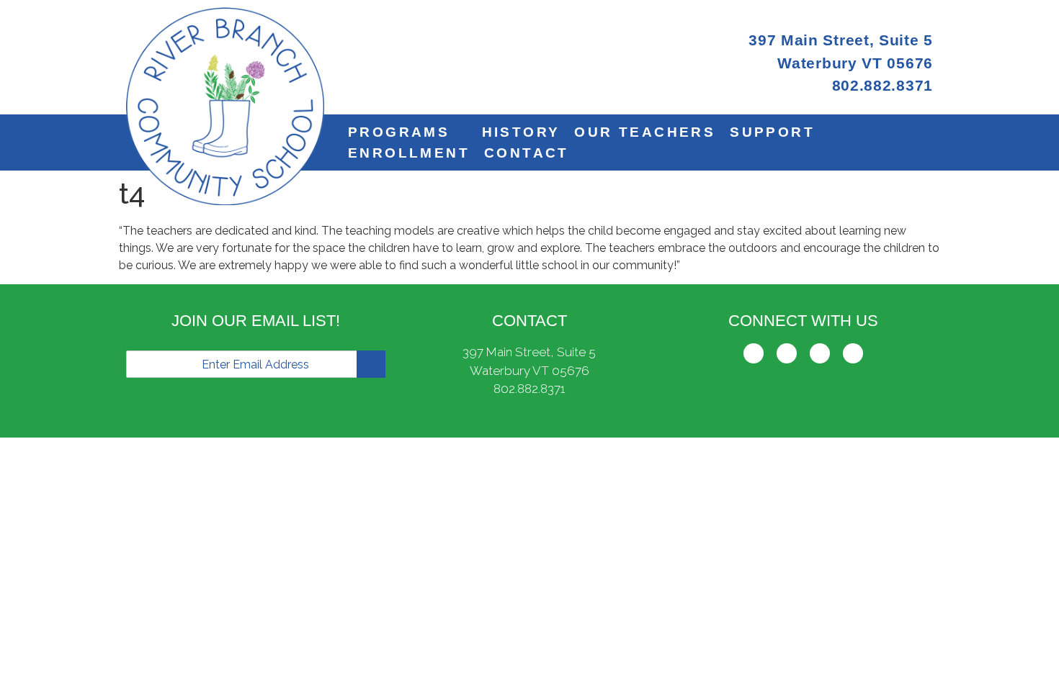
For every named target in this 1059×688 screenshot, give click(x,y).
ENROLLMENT (409, 152)
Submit (371, 364)
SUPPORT (772, 132)
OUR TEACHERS (644, 132)
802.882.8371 (529, 388)
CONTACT (526, 152)
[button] (408, 132)
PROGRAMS (399, 132)
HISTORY (521, 132)
